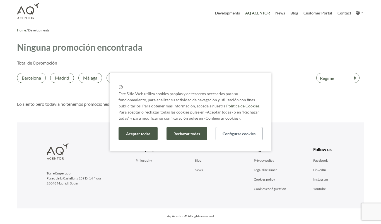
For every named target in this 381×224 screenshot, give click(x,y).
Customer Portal (317, 13)
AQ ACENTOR (257, 13)
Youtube (319, 189)
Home (21, 30)
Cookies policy (264, 179)
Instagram (320, 179)
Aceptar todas (138, 133)
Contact (344, 13)
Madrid (62, 77)
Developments (227, 13)
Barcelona (31, 77)
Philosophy (144, 160)
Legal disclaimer (265, 170)
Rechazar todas (186, 133)
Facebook (320, 160)
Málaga (90, 77)
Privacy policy (264, 160)
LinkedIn (319, 170)
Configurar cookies (239, 133)
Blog (294, 13)
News (280, 13)
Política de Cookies (242, 106)
